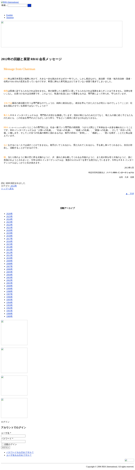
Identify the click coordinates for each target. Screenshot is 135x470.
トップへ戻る (7, 189)
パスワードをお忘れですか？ (20, 452)
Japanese (10, 17)
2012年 (14, 186)
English (9, 15)
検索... (4, 5)
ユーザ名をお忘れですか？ (19, 455)
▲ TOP (130, 193)
